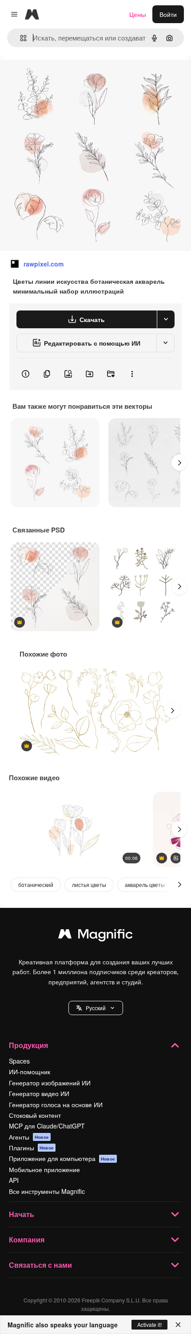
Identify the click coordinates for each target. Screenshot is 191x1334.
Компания (26, 1239)
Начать (21, 1214)
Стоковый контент (35, 1115)
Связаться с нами (40, 1265)
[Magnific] (95, 936)
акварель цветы (145, 884)
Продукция (28, 1045)
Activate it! (149, 1324)
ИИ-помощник (29, 1071)
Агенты (29, 1136)
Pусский (96, 1008)
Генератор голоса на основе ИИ (56, 1104)
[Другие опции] (132, 374)
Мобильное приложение (44, 1169)
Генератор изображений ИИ (50, 1082)
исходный (59, 76)
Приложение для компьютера (62, 1158)
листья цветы (89, 884)
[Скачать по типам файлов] (166, 319)
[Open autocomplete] (20, 38)
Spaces (19, 1060)
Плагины (31, 1147)
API (14, 1180)
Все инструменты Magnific (47, 1191)
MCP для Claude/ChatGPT (47, 1125)
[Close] (178, 1324)
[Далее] (179, 462)
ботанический (35, 884)
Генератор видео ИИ (39, 1093)
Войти (168, 14)
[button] (95, 1008)
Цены (137, 14)
